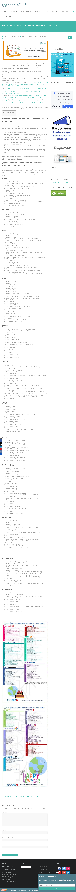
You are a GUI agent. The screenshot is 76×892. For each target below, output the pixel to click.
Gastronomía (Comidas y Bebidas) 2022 (25, 95)
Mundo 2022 (10, 88)
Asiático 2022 (39, 95)
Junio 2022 (13, 84)
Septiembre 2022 (33, 84)
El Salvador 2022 (14, 91)
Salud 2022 (12, 95)
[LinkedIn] (1, 447)
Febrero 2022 (35, 82)
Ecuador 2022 (38, 90)
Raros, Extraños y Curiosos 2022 (18, 100)
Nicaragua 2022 (28, 91)
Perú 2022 (45, 90)
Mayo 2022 (8, 84)
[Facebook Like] (1, 451)
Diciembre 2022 (15, 86)
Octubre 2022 (41, 84)
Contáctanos (7, 16)
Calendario (24, 36)
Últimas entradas (43, 36)
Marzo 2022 (42, 82)
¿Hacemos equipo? (65, 11)
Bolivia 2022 (21, 91)
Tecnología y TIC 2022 (32, 100)
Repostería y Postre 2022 (23, 102)
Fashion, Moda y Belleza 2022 (9, 102)
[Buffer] (1, 445)
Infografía (36, 36)
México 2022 (24, 88)
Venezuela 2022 (32, 88)
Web (3, 882)
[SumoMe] (1, 454)
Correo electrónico (7, 874)
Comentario (5, 849)
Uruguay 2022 (31, 90)
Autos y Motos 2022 (16, 97)
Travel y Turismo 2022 (14, 99)
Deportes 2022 (42, 100)
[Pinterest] (1, 449)
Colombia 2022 (40, 88)
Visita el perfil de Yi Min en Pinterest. (60, 182)
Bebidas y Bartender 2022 (37, 102)
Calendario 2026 (38, 11)
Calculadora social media (26, 11)
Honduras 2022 (9, 93)
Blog (47, 11)
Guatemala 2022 (37, 91)
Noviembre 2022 (6, 86)
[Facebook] (1, 440)
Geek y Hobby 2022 (26, 97)
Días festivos (30, 36)
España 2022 (16, 93)
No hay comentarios (8, 38)
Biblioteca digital (13, 11)
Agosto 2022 (25, 84)
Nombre (4, 867)
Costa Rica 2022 (24, 90)
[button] (24, 890)
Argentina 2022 (17, 88)
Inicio (5, 11)
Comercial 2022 (38, 99)
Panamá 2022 (5, 91)
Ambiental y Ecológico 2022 (27, 99)
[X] (1, 443)
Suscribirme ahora (57, 888)
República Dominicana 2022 (12, 90)
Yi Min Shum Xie (18, 5)
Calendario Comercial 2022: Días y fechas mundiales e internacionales (21, 833)
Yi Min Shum (7, 36)
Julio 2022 (19, 84)
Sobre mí (54, 11)
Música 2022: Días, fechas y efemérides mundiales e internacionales (30, 836)
